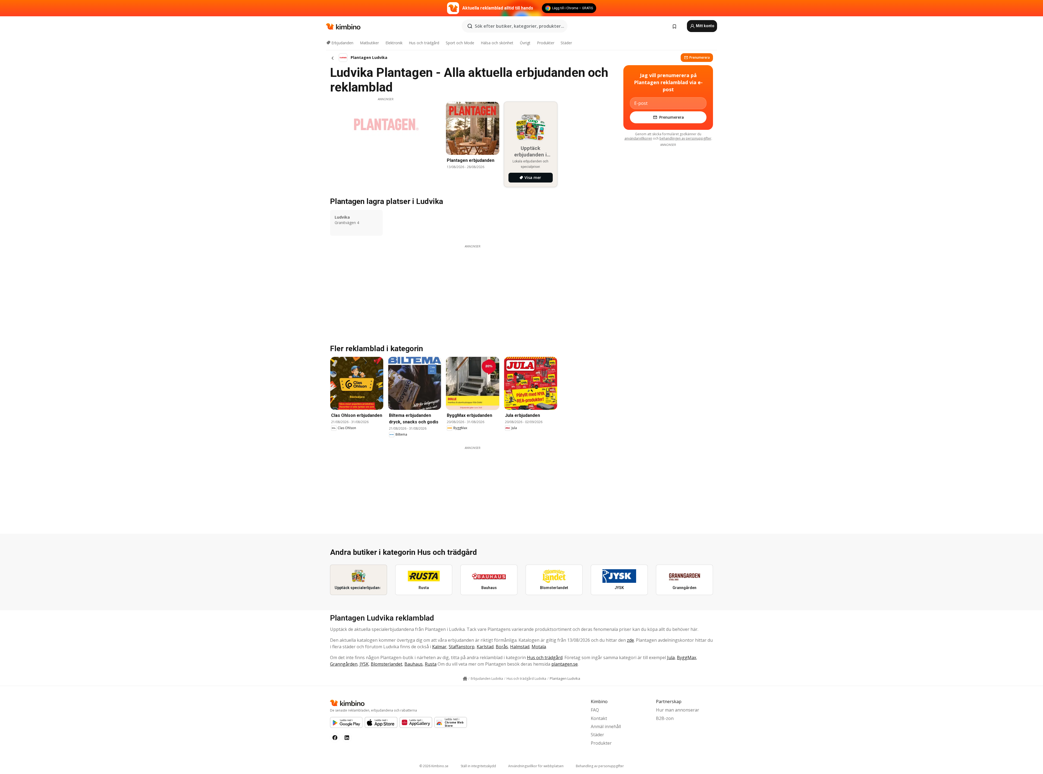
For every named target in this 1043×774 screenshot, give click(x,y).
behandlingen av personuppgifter (685, 138)
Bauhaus (413, 664)
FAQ (595, 710)
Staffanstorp (462, 647)
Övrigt (525, 42)
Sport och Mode (460, 42)
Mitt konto (704, 26)
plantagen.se (564, 664)
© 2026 (433, 766)
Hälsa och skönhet (497, 42)
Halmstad (519, 647)
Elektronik (394, 42)
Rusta (430, 664)
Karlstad (485, 647)
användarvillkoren (638, 138)
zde (630, 640)
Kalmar (439, 647)
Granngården (343, 664)
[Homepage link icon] (465, 679)
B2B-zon (665, 718)
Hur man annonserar (677, 710)
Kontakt (599, 718)
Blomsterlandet (386, 664)
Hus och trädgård (424, 42)
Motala (539, 647)
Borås (502, 647)
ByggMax (686, 657)
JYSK (364, 664)
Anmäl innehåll (606, 726)
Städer (566, 42)
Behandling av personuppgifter (600, 766)
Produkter (545, 42)
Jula (671, 657)
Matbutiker (369, 42)
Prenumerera (699, 57)
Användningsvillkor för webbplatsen (536, 766)
